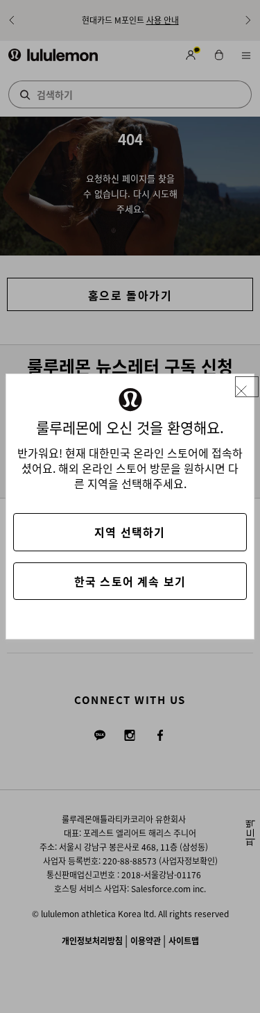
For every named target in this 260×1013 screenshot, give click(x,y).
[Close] (247, 387)
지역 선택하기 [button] (129, 532)
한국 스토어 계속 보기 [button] (130, 581)
